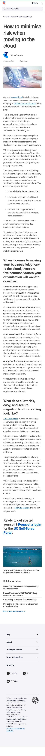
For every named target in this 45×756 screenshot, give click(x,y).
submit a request (22, 507)
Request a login (29, 524)
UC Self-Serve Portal (18, 530)
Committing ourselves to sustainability (19, 599)
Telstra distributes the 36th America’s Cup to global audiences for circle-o (21, 571)
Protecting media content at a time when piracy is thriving (20, 604)
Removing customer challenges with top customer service (20, 587)
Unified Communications (25, 103)
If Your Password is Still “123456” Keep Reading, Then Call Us (20, 594)
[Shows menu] (42, 3)
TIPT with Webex (10, 418)
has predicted (17, 97)
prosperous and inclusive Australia (15, 729)
